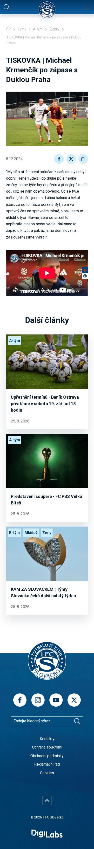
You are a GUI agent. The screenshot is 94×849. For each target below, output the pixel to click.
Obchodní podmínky (47, 756)
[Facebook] (20, 700)
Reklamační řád (47, 764)
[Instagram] (38, 700)
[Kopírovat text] (83, 159)
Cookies (47, 773)
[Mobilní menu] (87, 7)
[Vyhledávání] (77, 721)
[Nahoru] (47, 800)
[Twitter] (74, 700)
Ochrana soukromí (47, 747)
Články (54, 29)
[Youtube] (56, 700)
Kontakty (47, 738)
